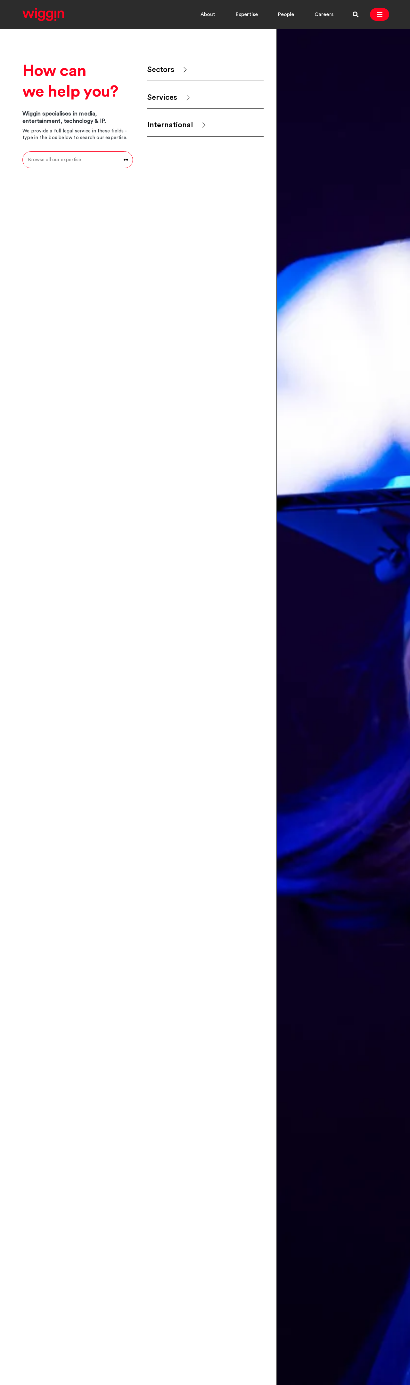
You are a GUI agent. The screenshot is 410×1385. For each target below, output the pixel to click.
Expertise (247, 14)
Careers (324, 14)
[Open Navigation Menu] (379, 14)
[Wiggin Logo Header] (43, 14)
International (170, 125)
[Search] (355, 14)
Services (162, 97)
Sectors (160, 70)
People (286, 14)
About (208, 14)
